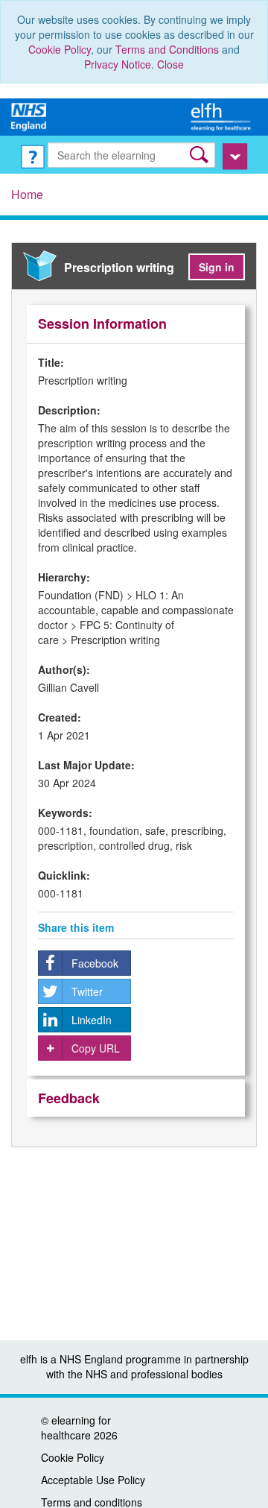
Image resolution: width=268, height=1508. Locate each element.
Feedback (69, 1098)
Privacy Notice (117, 64)
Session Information (102, 323)
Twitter (87, 991)
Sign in (216, 266)
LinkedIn (91, 1019)
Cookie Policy (59, 49)
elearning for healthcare (76, 1427)
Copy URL (95, 1048)
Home (27, 194)
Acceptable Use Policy (93, 1479)
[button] (200, 154)
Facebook (94, 963)
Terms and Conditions (167, 49)
